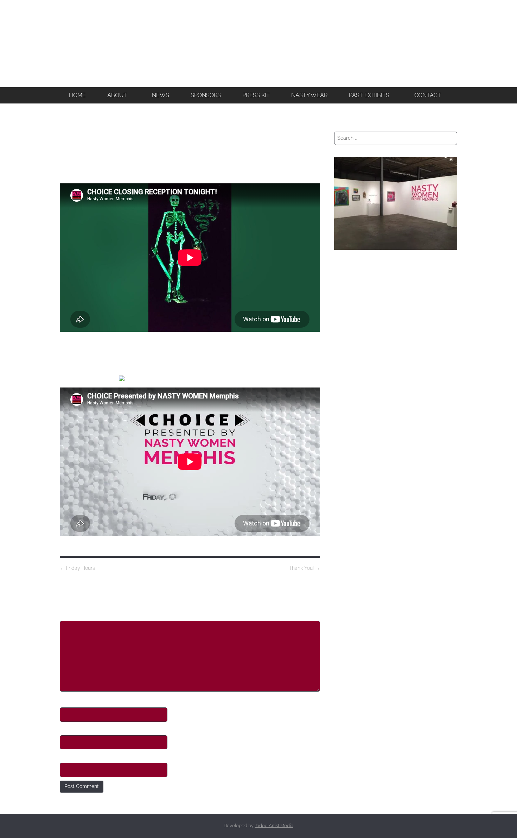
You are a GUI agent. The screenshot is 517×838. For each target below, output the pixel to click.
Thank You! (304, 568)
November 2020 (352, 436)
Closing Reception (355, 293)
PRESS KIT (256, 95)
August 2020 (348, 463)
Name (68, 701)
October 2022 (349, 392)
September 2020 (353, 454)
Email (67, 729)
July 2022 (345, 419)
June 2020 (346, 471)
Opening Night (351, 354)
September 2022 (352, 401)
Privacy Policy (350, 568)
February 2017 (350, 515)
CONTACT (427, 95)
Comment (74, 615)
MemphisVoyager (354, 275)
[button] (118, 95)
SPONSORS (206, 95)
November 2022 (352, 383)
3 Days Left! (347, 319)
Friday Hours (77, 568)
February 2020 (351, 497)
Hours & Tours (349, 345)
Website (70, 756)
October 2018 (349, 506)
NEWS (160, 95)
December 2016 (352, 533)
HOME (77, 95)
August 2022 (348, 410)
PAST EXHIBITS (369, 95)
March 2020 (347, 489)
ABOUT (117, 95)
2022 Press (346, 310)
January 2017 (349, 524)
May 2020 (345, 480)
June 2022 (345, 427)
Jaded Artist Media (274, 825)
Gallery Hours (349, 328)
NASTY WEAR (309, 95)
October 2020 (349, 445)
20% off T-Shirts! (352, 337)
